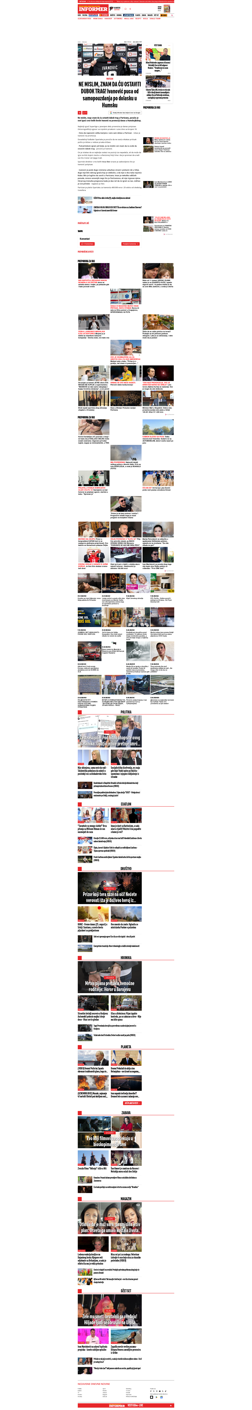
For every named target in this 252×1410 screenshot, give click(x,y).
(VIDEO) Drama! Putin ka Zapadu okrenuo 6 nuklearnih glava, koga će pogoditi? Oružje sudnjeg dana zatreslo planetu (92, 1070)
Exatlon (81, 822)
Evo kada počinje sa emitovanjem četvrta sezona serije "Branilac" (116, 1187)
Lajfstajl (81, 1251)
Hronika (119, 15)
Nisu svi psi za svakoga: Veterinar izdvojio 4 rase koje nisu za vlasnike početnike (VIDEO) (126, 1257)
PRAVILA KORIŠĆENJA (131, 1396)
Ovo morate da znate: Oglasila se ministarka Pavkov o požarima (124, 926)
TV (78, 1392)
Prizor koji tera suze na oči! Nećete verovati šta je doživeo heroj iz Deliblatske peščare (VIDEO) (110, 898)
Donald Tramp (155, 19)
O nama (128, 1391)
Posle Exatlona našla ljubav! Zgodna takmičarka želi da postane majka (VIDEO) (117, 859)
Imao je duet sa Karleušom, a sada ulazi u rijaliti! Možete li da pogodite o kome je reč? (126, 829)
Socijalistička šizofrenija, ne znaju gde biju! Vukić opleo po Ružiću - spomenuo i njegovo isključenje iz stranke (125, 772)
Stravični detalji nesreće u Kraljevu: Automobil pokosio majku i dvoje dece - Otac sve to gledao (93, 1016)
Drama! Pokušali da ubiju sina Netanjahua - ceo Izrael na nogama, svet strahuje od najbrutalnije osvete (126, 1070)
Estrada (81, 1343)
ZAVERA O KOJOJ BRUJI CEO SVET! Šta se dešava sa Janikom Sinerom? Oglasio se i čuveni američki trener (118, 209)
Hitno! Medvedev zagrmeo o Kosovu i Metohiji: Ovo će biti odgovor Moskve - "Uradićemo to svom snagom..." (158, 66)
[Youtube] (160, 1391)
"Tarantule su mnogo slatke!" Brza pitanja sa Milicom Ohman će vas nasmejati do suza (92, 829)
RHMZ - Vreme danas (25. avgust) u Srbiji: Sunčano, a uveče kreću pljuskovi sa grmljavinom (92, 927)
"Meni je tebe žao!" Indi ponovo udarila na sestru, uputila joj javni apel (117, 1368)
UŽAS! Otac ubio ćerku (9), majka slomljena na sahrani (112, 198)
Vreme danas (98, 19)
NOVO (79, 15)
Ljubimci (114, 1251)
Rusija (145, 19)
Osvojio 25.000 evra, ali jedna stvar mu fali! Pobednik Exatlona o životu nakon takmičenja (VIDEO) (118, 840)
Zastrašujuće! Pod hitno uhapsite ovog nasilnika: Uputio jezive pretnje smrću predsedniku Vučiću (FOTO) (110, 741)
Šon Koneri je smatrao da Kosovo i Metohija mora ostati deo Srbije (125, 1170)
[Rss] (163, 1391)
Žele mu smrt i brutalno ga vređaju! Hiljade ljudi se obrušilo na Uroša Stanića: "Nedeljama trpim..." (109, 1320)
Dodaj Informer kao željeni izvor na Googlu (126, 113)
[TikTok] (166, 1391)
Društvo (112, 15)
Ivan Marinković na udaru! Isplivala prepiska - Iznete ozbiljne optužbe (92, 1348)
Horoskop (108, 19)
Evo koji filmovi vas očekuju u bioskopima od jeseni (110, 1142)
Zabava (144, 15)
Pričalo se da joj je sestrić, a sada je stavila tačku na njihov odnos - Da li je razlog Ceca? (118, 1360)
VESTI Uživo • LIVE (135, 1405)
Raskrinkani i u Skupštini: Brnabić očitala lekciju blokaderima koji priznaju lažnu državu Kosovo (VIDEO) (116, 784)
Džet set (156, 15)
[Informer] (125, 9)
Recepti (138, 19)
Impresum (128, 1394)
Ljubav (110, 1219)
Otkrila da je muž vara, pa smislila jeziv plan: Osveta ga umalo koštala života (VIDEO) (109, 1228)
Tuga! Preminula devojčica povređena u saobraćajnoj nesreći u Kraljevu (115, 1027)
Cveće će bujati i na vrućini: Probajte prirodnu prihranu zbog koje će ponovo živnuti (116, 1271)
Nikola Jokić (129, 19)
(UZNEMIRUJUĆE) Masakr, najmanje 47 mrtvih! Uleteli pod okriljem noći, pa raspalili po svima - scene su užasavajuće (92, 1095)
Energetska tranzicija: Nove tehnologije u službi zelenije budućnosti (116, 946)
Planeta (137, 15)
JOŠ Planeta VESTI (131, 1103)
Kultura (81, 1165)
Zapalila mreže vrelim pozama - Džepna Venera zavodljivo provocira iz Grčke (126, 1349)
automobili (118, 19)
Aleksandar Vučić (84, 19)
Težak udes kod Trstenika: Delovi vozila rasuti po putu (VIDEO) (114, 1035)
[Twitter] (154, 1391)
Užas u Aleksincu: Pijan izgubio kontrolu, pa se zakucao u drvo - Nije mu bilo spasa (126, 1016)
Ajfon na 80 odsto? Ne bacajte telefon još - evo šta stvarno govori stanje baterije (116, 1281)
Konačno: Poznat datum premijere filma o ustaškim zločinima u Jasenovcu (115, 1179)
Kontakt (128, 1392)
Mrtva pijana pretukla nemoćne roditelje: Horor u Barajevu (109, 986)
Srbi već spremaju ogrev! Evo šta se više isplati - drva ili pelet (114, 936)
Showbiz (110, 1133)
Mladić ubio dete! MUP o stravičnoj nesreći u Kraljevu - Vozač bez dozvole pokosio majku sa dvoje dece (129, 1)
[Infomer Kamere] (116, 9)
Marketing (128, 1389)
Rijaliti (109, 1311)
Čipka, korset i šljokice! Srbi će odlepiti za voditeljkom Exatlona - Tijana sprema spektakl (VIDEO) (115, 849)
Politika (84, 15)
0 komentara (88, 244)
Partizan (84, 42)
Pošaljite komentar (129, 244)
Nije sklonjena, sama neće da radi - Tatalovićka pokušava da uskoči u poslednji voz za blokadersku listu (92, 770)
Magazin (150, 15)
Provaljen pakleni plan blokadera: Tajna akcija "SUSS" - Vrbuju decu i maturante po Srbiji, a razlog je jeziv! (117, 794)
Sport (79, 42)
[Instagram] (157, 1391)
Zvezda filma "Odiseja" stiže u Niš (92, 1168)
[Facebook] (151, 1391)
